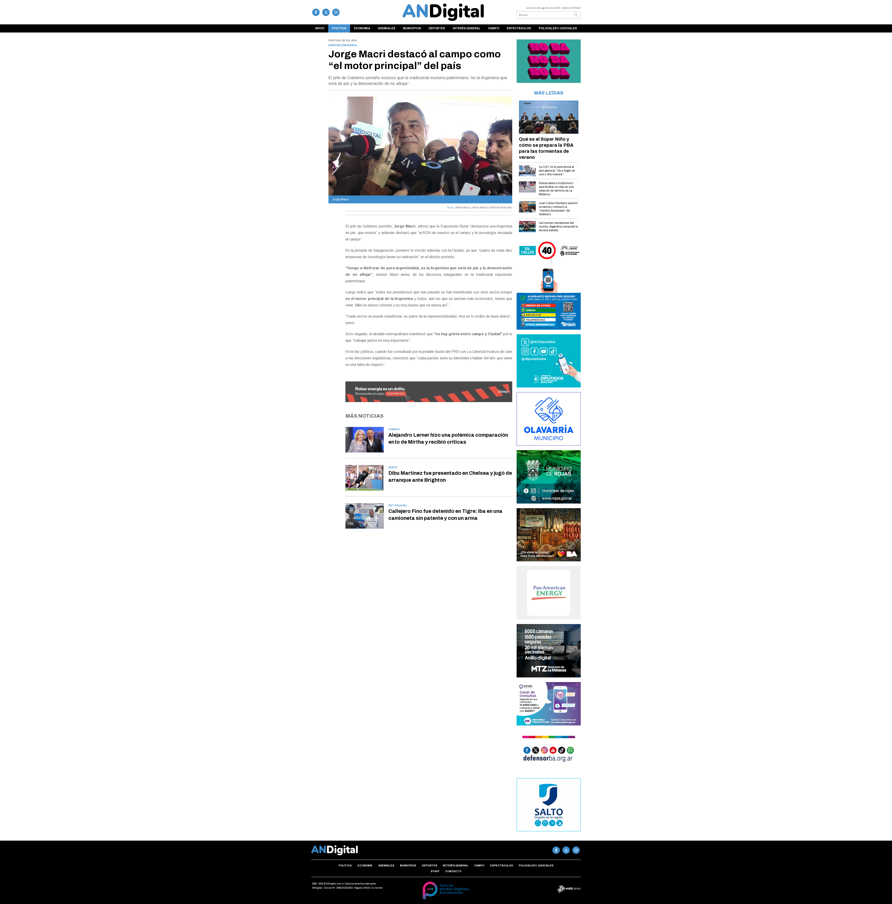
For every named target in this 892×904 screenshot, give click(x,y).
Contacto (453, 871)
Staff (435, 871)
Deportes (437, 28)
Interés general (466, 28)
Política (339, 28)
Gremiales (386, 28)
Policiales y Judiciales (558, 28)
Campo (493, 28)
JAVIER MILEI (462, 207)
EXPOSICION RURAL (500, 207)
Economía (362, 28)
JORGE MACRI (479, 207)
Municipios (412, 28)
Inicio (319, 28)
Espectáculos (519, 28)
